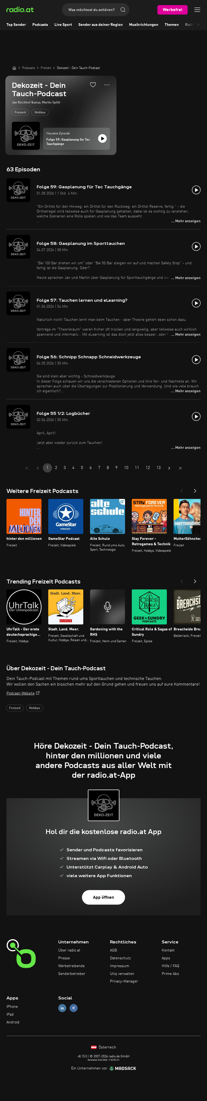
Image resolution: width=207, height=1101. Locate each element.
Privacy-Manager (124, 981)
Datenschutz (120, 958)
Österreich (107, 1047)
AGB (113, 950)
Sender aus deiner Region (100, 25)
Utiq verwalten (122, 974)
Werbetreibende (71, 966)
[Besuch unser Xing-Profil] (73, 1008)
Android (12, 1022)
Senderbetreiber (71, 974)
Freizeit (20, 112)
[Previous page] (37, 468)
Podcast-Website (20, 693)
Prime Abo (170, 974)
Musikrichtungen (143, 25)
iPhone (12, 1007)
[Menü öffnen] (197, 9)
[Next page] (169, 468)
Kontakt (168, 950)
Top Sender (16, 25)
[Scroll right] (198, 25)
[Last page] (180, 468)
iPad (10, 1014)
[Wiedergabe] (102, 138)
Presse (64, 958)
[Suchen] (123, 9)
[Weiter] (195, 489)
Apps (166, 958)
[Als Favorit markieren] (93, 84)
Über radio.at (69, 950)
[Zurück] (181, 489)
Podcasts (40, 25)
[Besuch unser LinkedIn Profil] (62, 1008)
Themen (172, 25)
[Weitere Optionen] (107, 85)
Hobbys (40, 112)
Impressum (119, 966)
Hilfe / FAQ (170, 966)
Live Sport (63, 25)
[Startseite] (14, 68)
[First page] (27, 468)
